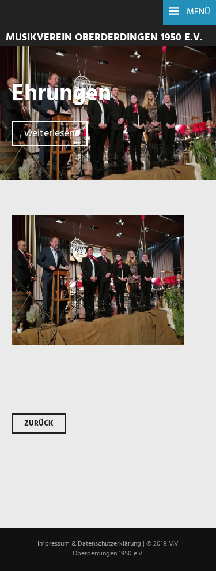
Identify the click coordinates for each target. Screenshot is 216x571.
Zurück (39, 423)
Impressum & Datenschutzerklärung (89, 544)
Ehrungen (61, 94)
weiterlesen (49, 133)
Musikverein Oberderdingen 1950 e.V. (104, 37)
